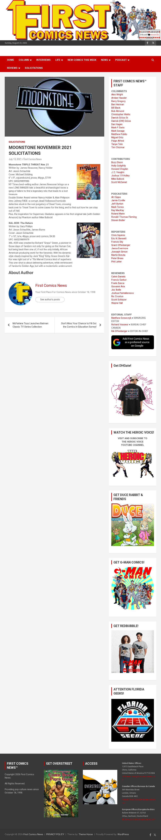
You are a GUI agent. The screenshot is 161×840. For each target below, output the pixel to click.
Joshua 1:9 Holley (120, 175)
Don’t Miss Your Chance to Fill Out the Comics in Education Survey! (78, 325)
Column (24, 60)
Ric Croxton (117, 296)
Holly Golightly (118, 165)
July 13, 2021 (15, 159)
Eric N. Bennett (118, 238)
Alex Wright (117, 94)
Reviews (12, 68)
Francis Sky (117, 241)
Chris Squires (118, 235)
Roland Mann (118, 213)
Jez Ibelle (116, 289)
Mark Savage (118, 130)
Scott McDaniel (119, 182)
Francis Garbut (118, 279)
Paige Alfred (117, 140)
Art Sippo (116, 197)
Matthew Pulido (119, 134)
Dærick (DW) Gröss (121, 121)
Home (10, 60)
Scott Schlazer (119, 299)
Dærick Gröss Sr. (119, 117)
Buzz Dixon (117, 162)
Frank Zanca (117, 283)
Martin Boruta (118, 255)
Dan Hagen (116, 124)
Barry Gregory (118, 101)
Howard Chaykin (119, 169)
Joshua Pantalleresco (122, 293)
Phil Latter (116, 261)
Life (57, 60)
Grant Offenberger (120, 245)
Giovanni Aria (118, 286)
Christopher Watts (120, 114)
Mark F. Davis (118, 127)
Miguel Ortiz (117, 137)
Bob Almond (117, 111)
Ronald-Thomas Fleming (124, 217)
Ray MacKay (117, 210)
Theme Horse (86, 834)
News (104, 60)
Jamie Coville (118, 200)
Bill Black (115, 107)
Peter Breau (117, 258)
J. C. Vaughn (117, 172)
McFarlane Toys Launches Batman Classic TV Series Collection (30, 325)
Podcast (121, 60)
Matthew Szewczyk (121, 317)
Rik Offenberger (119, 331)
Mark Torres (117, 207)
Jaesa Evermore (119, 248)
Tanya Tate (117, 144)
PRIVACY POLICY (55, 834)
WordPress (123, 834)
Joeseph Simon (119, 251)
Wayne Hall (117, 303)
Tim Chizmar (118, 147)
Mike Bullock (117, 178)
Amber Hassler (119, 97)
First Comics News (33, 159)
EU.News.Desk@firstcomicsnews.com (138, 819)
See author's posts (50, 299)
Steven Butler (118, 220)
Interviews (43, 60)
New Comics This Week (82, 60)
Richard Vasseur (119, 324)
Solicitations (34, 68)
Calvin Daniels (118, 276)
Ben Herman (117, 104)
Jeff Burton (117, 203)
